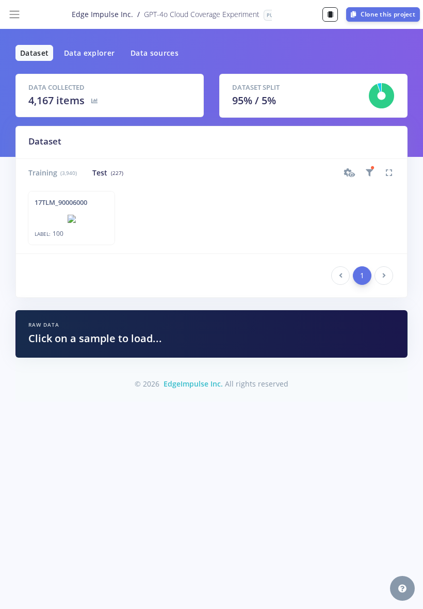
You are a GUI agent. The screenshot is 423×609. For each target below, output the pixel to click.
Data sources (154, 53)
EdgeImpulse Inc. (193, 384)
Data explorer (89, 53)
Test (107, 173)
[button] (350, 173)
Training (52, 173)
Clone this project (387, 14)
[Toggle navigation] (14, 14)
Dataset (34, 53)
